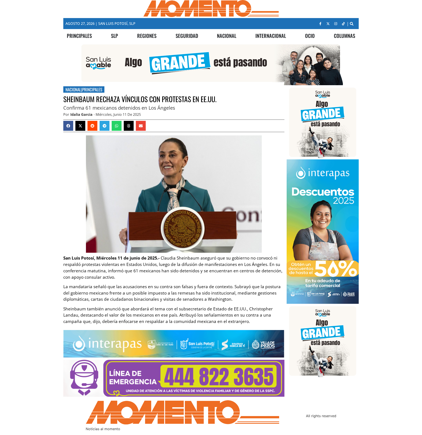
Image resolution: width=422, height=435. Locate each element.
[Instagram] (335, 23)
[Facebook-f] (320, 23)
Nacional (73, 89)
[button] (351, 23)
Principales (92, 89)
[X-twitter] (328, 23)
